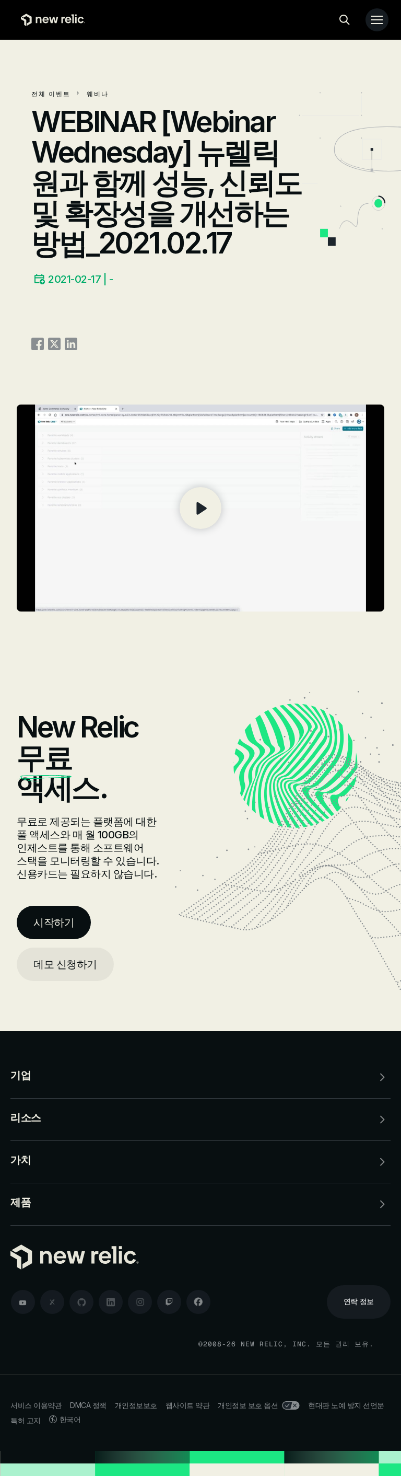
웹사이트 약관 (188, 1405)
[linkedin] (110, 1301)
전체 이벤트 (50, 94)
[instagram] (139, 1301)
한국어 (70, 1419)
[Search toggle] (344, 19)
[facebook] (198, 1301)
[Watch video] (200, 508)
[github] (81, 1301)
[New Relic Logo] (50, 19)
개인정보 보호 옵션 (248, 1405)
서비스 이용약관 (36, 1405)
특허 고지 (25, 1420)
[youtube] (23, 1301)
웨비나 (98, 94)
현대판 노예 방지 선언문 (346, 1405)
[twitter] (52, 1301)
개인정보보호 (136, 1405)
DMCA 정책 (88, 1405)
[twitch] (169, 1301)
